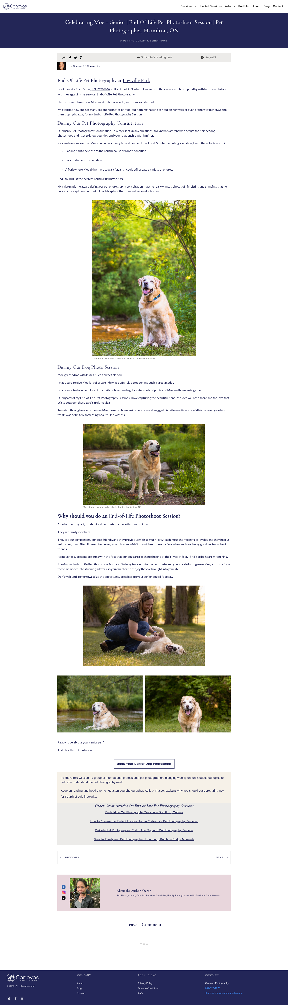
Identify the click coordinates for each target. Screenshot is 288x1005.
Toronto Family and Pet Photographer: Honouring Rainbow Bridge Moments (144, 839)
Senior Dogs (159, 41)
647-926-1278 (212, 988)
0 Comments (92, 66)
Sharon (77, 66)
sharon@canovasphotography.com (223, 993)
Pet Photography (135, 41)
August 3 (210, 57)
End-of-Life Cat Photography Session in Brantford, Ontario (144, 812)
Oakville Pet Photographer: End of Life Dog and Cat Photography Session (144, 830)
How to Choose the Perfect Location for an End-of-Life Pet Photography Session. (144, 821)
